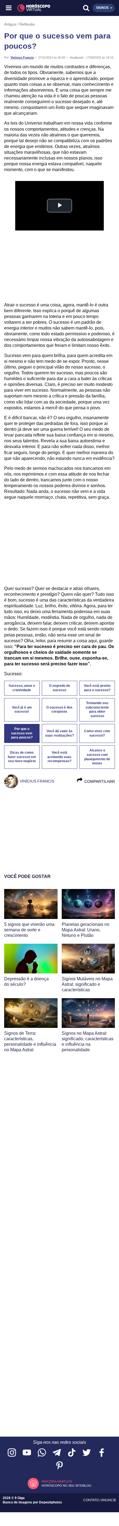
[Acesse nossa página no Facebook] (101, 1453)
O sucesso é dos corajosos (59, 710)
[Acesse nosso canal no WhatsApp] (41, 1453)
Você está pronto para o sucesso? (97, 688)
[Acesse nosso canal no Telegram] (56, 1453)
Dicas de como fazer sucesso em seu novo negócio (22, 757)
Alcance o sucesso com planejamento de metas (97, 756)
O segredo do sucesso (59, 688)
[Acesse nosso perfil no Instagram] (12, 1453)
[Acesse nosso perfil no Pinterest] (59, 1466)
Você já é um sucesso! (22, 710)
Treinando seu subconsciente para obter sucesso (97, 709)
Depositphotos (50, 1502)
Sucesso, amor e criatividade (22, 688)
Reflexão (27, 24)
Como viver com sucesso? (97, 733)
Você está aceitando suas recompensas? (59, 757)
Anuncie (108, 1500)
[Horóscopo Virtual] (34, 8)
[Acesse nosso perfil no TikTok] (71, 1453)
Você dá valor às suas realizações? (59, 733)
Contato (91, 1500)
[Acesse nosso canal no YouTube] (27, 1453)
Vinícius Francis (22, 57)
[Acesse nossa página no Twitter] (86, 1453)
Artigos (10, 24)
